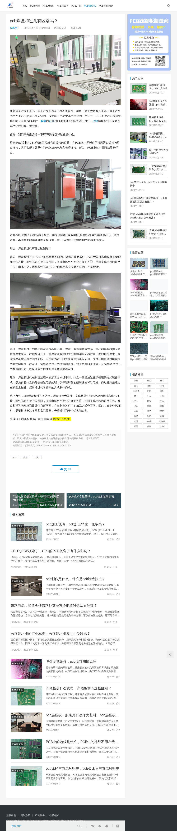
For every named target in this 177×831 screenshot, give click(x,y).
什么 (136, 385)
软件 (162, 426)
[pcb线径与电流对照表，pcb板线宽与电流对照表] (26, 776)
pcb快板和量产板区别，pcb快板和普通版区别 (158, 104)
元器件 (136, 390)
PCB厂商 (76, 5)
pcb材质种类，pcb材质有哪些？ (158, 273)
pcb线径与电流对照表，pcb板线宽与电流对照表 (82, 768)
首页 (24, 5)
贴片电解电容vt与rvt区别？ (158, 151)
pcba (149, 380)
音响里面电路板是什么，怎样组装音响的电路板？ (138, 315)
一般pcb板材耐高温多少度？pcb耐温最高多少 (158, 169)
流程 (162, 411)
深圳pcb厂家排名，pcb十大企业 (158, 86)
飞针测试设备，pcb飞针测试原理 (71, 661)
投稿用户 (15, 27)
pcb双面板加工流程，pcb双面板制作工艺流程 (158, 294)
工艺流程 (136, 400)
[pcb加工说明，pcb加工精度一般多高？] (26, 531)
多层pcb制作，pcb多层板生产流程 (138, 273)
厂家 (149, 395)
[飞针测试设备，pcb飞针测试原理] (26, 669)
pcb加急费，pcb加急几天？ (158, 315)
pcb (96, 121)
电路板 (149, 421)
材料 (136, 411)
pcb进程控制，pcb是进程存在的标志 (158, 336)
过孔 (51, 121)
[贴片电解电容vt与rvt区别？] (138, 150)
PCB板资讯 (90, 5)
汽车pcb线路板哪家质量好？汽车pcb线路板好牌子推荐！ (147, 215)
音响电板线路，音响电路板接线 (158, 358)
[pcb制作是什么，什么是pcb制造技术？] (26, 586)
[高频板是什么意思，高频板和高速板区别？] (26, 695)
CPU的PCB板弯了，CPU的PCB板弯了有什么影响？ (51, 550)
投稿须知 (54, 815)
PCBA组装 (48, 5)
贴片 (149, 426)
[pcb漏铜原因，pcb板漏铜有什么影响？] (138, 133)
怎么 (162, 400)
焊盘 (43, 121)
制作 (149, 390)
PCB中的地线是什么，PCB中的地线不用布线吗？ (80, 741)
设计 (136, 426)
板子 (149, 411)
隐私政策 (25, 815)
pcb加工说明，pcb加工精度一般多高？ (75, 524)
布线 (149, 400)
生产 (149, 416)
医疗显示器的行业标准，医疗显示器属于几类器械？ (50, 633)
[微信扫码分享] (93, 826)
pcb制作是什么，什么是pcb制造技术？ (75, 578)
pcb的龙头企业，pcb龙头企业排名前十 (148, 183)
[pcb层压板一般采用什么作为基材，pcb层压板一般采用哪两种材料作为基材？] (26, 722)
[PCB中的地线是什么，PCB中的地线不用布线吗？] (26, 749)
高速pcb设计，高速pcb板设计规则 (138, 358)
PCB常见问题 (106, 5)
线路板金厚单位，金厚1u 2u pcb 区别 (157, 120)
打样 (149, 405)
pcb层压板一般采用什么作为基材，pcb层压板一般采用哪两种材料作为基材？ (82, 715)
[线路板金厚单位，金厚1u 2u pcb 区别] (138, 117)
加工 (136, 395)
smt (162, 380)
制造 (162, 390)
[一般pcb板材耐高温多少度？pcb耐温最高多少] (138, 166)
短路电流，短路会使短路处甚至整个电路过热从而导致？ (54, 605)
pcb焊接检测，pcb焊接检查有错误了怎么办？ (138, 294)
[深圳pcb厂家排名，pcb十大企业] (138, 85)
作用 (162, 385)
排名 (162, 405)
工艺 (162, 395)
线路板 (162, 421)
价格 (149, 385)
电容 (162, 416)
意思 (136, 405)
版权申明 (11, 815)
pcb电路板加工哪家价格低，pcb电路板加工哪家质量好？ (148, 199)
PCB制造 (35, 5)
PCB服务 (61, 5)
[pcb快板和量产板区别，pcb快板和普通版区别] (138, 101)
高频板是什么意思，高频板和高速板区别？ (78, 688)
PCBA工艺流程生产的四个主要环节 (138, 336)
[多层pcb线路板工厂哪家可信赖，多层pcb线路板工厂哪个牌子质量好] (138, 230)
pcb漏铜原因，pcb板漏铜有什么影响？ (158, 137)
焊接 (136, 416)
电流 (136, 421)
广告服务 (40, 815)
